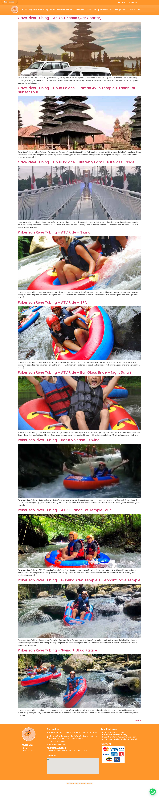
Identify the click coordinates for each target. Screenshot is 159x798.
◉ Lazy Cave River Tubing (113, 732)
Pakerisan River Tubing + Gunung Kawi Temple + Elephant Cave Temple (79, 580)
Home (24, 10)
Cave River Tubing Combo (60, 10)
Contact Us (135, 10)
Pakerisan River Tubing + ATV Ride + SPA (52, 302)
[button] (152, 791)
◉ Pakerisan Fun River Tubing (114, 734)
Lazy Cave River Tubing (38, 10)
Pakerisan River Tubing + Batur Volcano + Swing (59, 439)
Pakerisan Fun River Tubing (87, 10)
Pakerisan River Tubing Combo (113, 10)
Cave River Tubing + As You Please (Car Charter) (60, 17)
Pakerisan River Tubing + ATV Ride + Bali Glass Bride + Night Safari (74, 372)
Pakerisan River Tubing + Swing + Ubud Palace (57, 650)
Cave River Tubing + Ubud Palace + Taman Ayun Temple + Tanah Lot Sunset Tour (76, 89)
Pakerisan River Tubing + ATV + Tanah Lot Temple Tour (64, 510)
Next (138, 720)
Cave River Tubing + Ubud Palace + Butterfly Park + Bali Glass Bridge (76, 162)
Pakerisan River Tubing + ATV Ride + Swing (54, 232)
